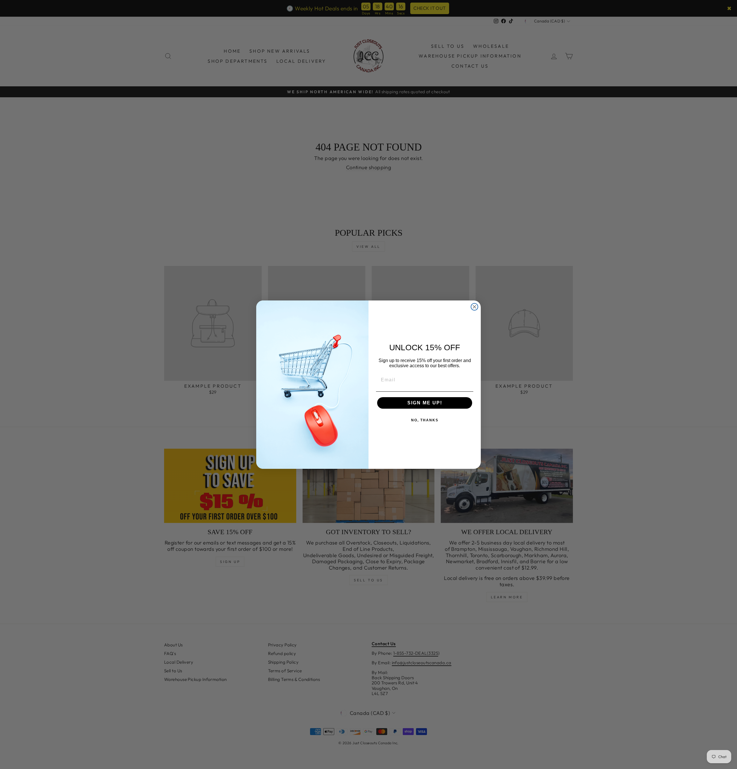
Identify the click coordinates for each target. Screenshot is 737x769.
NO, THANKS (424, 420)
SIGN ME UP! (424, 402)
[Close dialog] (474, 306)
